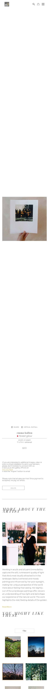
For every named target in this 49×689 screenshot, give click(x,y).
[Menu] (43, 4)
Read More (6, 607)
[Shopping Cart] (38, 4)
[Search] (34, 4)
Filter (24, 631)
